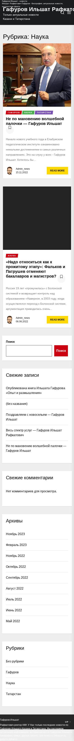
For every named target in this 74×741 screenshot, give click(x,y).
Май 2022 (13, 621)
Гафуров (12, 672)
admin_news (23, 168)
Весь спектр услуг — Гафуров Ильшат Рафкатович (34, 433)
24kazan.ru (60, 735)
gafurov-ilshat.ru (8, 739)
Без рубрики (15, 661)
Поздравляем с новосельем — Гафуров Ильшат (35, 417)
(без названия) (16, 403)
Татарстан (13, 694)
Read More (57, 170)
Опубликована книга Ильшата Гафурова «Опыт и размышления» (35, 390)
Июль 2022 (14, 599)
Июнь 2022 (14, 610)
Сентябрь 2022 (17, 577)
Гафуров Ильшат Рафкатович (22, 9)
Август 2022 (14, 588)
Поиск (10, 341)
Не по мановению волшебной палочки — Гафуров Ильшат (36, 448)
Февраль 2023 (16, 545)
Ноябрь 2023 (15, 534)
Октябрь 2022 (16, 566)
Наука (10, 683)
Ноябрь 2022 (15, 555)
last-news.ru (45, 735)
